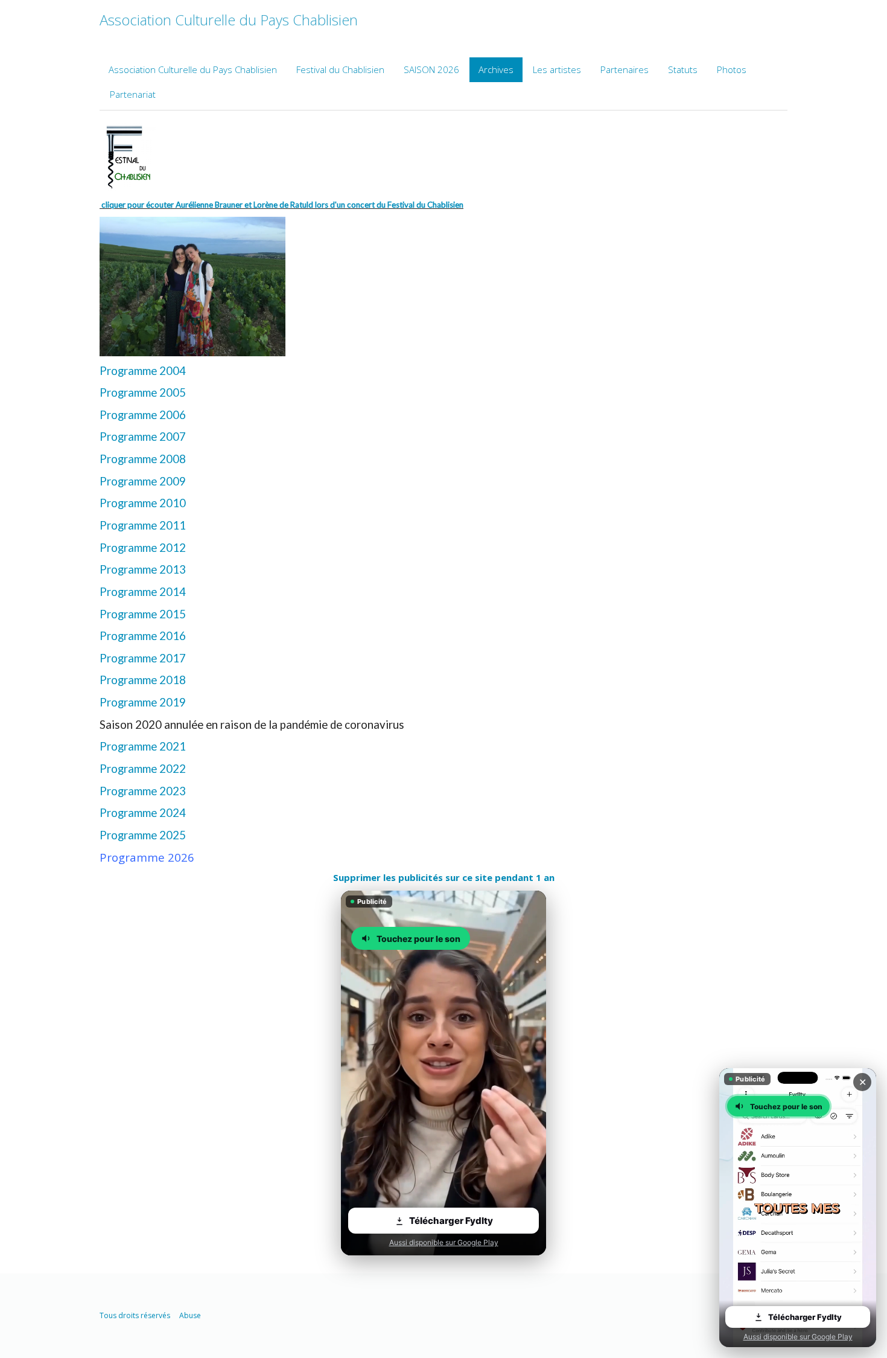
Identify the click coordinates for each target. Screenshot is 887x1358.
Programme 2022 (143, 768)
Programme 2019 (143, 702)
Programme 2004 (143, 370)
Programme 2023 (143, 791)
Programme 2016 (143, 635)
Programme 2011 (143, 525)
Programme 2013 (143, 569)
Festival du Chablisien (340, 69)
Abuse (190, 1315)
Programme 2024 (143, 812)
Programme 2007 (143, 436)
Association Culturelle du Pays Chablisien (193, 69)
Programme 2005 (143, 392)
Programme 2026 (147, 857)
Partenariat (133, 94)
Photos (731, 69)
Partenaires (624, 69)
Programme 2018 (143, 680)
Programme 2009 (143, 481)
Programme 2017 (143, 658)
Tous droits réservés (135, 1315)
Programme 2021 (143, 746)
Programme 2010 (143, 503)
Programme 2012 (143, 547)
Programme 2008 (143, 459)
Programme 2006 (143, 414)
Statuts (683, 69)
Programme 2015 (143, 614)
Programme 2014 (143, 591)
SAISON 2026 (431, 69)
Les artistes (557, 69)
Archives (495, 69)
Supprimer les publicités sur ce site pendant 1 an (444, 877)
